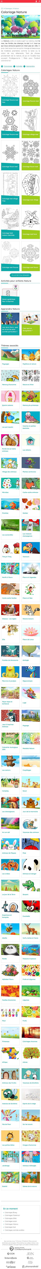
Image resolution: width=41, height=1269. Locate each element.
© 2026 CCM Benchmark (31, 1244)
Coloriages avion (11, 1221)
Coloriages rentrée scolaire (14, 1230)
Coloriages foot (10, 1227)
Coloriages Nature (10, 70)
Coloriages (8, 8)
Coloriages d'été (10, 1218)
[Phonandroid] (30, 1266)
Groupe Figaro (18, 1244)
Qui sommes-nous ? (10, 1241)
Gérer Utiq (35, 1243)
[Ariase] (10, 1266)
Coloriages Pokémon (12, 1215)
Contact (19, 1241)
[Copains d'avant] (10, 1262)
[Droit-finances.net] (30, 1258)
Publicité (25, 1241)
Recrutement (33, 1241)
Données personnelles (9, 1243)
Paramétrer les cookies (24, 1243)
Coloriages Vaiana (11, 1224)
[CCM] (10, 1254)
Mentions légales (8, 1244)
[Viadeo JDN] (30, 1262)
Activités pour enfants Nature (16, 280)
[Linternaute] (10, 1258)
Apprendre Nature (10, 309)
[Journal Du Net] (30, 1254)
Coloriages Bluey (11, 1212)
